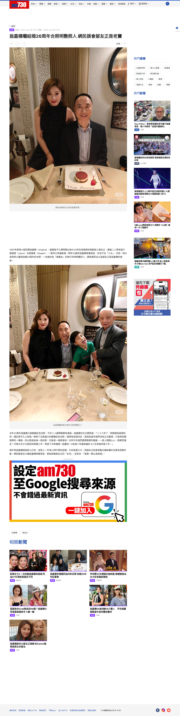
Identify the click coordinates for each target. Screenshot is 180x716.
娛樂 (12, 30)
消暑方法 (139, 85)
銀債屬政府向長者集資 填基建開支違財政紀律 (152, 158)
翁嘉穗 (14, 533)
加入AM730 (62, 710)
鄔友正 (25, 533)
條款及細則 (92, 710)
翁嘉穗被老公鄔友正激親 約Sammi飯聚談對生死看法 (28, 645)
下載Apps (52, 710)
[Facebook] (158, 710)
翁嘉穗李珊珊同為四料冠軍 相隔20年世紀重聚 (68, 575)
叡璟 (160, 79)
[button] (133, 4)
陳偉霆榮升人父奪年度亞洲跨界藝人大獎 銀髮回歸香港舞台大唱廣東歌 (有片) (152, 192)
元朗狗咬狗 (140, 68)
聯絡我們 (42, 710)
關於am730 (32, 710)
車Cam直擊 (154, 68)
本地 (137, 130)
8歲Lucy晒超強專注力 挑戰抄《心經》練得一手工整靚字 (152, 226)
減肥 (159, 85)
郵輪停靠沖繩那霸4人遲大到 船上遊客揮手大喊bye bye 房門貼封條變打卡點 (152, 262)
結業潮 (167, 68)
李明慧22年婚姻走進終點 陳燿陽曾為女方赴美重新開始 (108, 575)
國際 (137, 267)
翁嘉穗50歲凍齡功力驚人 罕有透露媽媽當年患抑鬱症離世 (108, 610)
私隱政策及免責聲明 (77, 710)
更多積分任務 (103, 701)
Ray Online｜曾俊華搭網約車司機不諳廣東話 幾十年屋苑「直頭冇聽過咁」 (152, 125)
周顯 (168, 85)
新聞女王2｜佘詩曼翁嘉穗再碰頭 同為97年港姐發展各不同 (27, 575)
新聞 (137, 163)
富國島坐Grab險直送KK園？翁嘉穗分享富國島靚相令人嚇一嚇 (28, 610)
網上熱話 (139, 79)
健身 (150, 85)
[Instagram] (163, 710)
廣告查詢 (12, 710)
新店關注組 (154, 73)
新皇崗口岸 (140, 73)
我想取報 (22, 710)
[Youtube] (169, 710)
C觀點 (151, 79)
